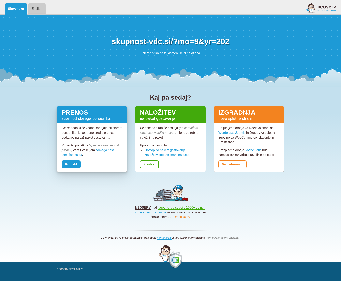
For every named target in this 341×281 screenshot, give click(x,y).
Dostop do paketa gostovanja (165, 150)
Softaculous (253, 150)
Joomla (240, 132)
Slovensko (16, 8)
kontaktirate (164, 237)
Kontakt (71, 164)
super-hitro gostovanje (150, 212)
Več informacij (232, 164)
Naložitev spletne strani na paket (167, 154)
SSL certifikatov (179, 217)
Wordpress (226, 132)
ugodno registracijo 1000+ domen (181, 207)
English (37, 8)
